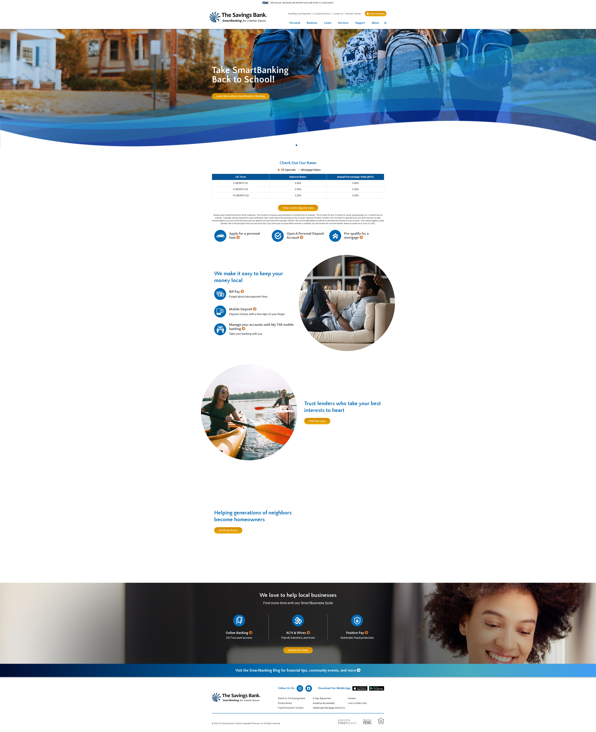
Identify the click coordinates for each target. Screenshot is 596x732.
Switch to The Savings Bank (291, 698)
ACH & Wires (296, 633)
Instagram (300, 688)
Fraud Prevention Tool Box (291, 708)
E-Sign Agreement (322, 698)
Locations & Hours (322, 14)
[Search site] (385, 23)
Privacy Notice (285, 703)
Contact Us (338, 14)
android (376, 688)
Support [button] (360, 22)
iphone (359, 688)
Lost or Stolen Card (357, 703)
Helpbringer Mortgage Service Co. (329, 708)
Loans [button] (327, 22)
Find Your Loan (317, 421)
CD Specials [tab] (288, 169)
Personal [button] (294, 22)
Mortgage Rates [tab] (311, 169)
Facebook (308, 688)
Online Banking (376, 13)
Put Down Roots (228, 530)
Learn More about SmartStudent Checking (241, 96)
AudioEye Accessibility (324, 703)
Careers (352, 698)
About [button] (375, 22)
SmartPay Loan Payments (299, 14)
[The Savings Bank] (238, 17)
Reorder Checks (353, 14)
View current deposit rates (298, 207)
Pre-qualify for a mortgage (356, 236)
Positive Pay (355, 633)
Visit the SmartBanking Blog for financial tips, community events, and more (295, 670)
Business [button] (312, 22)
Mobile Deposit (240, 309)
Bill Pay (234, 292)
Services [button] (343, 22)
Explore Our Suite (298, 650)
